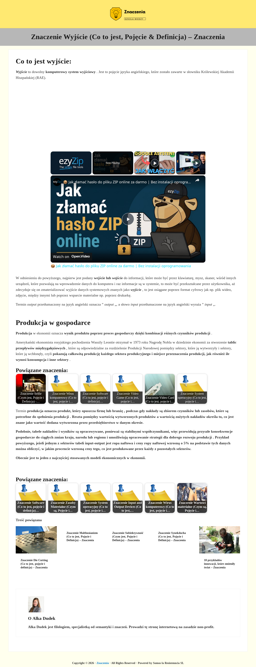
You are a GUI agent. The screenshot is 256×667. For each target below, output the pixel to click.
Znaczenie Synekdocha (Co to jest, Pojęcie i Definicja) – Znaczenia (172, 536)
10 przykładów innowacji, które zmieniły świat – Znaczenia (219, 563)
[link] (57, 182)
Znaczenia (103, 663)
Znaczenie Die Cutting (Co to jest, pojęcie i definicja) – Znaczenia (34, 563)
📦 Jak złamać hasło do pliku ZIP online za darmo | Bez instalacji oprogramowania (127, 182)
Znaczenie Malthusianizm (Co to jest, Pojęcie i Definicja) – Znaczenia (82, 536)
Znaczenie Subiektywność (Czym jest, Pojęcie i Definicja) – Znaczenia (127, 536)
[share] (197, 180)
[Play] (155, 163)
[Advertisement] (128, 112)
